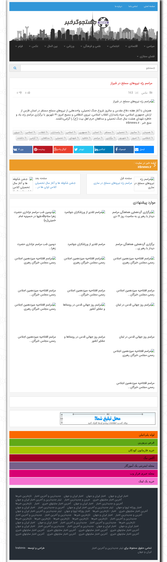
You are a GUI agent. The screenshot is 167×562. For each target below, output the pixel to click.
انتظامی (147, 138)
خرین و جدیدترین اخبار (77, 500)
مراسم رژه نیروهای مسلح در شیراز (131, 83)
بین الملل (52, 46)
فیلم (20, 46)
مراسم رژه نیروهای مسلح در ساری (112, 183)
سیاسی (150, 46)
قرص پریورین (146, 442)
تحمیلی (121, 132)
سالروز (134, 132)
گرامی (33, 138)
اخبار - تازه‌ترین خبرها (104, 511)
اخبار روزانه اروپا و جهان (129, 507)
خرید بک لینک (146, 481)
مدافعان (46, 138)
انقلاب (42, 132)
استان (96, 132)
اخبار (36, 503)
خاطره (85, 138)
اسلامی (70, 132)
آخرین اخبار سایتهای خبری (107, 500)
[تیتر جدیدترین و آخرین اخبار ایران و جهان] (83, 22)
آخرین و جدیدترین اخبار (109, 503)
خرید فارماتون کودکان (141, 450)
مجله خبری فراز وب (142, 473)
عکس (34, 46)
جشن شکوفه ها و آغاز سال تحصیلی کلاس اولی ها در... (55, 185)
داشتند (21, 138)
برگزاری (110, 138)
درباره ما (118, 6)
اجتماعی (114, 46)
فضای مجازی (147, 56)
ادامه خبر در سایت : (145, 165)
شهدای (73, 138)
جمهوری (83, 132)
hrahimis (20, 548)
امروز (134, 138)
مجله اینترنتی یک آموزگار (139, 465)
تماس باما (133, 6)
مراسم (97, 138)
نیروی (17, 132)
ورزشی (70, 46)
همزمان (147, 132)
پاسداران (56, 132)
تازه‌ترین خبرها (23, 496)
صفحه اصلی (149, 6)
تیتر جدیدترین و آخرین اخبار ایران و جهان (38, 500)
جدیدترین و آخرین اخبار (47, 496)
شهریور (123, 138)
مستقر (108, 132)
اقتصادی (132, 46)
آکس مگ (148, 458)
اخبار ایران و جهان (118, 496)
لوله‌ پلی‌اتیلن (146, 434)
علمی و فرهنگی (91, 46)
